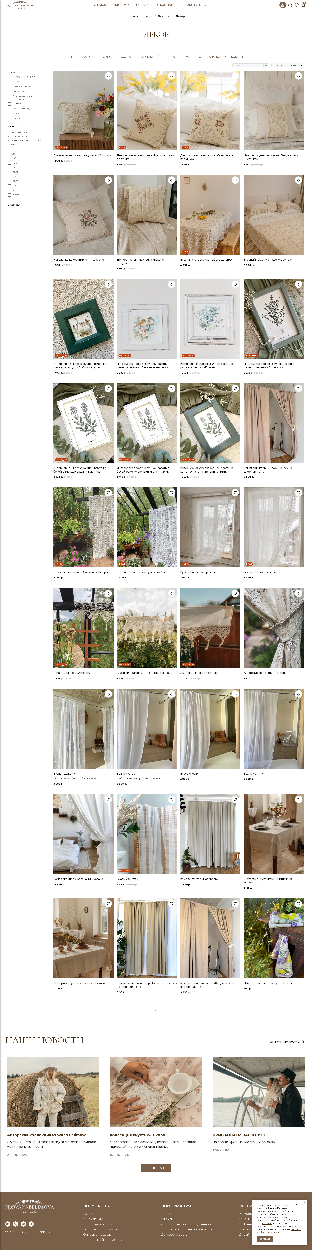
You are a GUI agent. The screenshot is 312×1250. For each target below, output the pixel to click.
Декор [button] (186, 56)
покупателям (98, 1206)
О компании (93, 1219)
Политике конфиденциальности (279, 1230)
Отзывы (167, 1219)
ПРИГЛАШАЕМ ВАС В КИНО (240, 1135)
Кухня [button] (107, 56)
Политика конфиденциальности (187, 1229)
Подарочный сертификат (103, 1240)
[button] (100, 5)
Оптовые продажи (98, 1234)
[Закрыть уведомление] (304, 1202)
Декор (180, 16)
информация (176, 1206)
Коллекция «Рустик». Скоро (137, 1135)
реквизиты (251, 1206)
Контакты (246, 1229)
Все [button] (70, 56)
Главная (132, 16)
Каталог (148, 16)
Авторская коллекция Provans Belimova (47, 1135)
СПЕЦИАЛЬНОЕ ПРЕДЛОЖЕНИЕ (222, 56)
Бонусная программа (100, 1229)
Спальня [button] (87, 56)
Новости (168, 1214)
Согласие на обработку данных (186, 1224)
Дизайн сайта (250, 1234)
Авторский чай (148, 56)
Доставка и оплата (98, 1224)
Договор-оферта (174, 1234)
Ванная (170, 56)
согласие (267, 1223)
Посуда (125, 56)
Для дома (164, 16)
